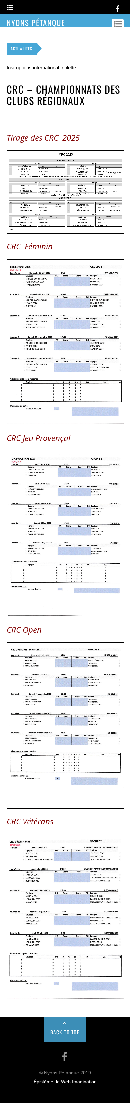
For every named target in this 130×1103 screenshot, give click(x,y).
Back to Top (65, 1032)
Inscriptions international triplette (41, 67)
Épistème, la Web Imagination (65, 1081)
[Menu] (9, 7)
